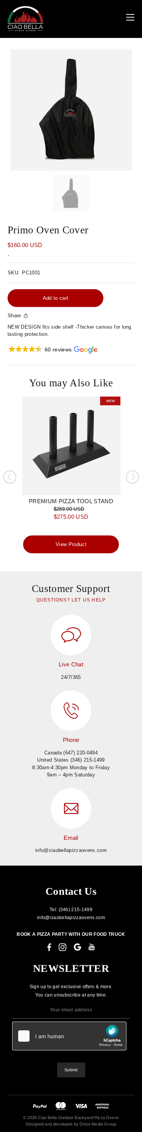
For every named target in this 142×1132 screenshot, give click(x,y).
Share (14, 315)
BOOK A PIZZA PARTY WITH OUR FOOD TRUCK (71, 934)
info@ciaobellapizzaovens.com (71, 850)
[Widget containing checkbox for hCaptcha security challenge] (69, 1036)
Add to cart (56, 298)
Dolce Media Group (98, 1124)
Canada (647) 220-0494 (71, 753)
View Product (71, 544)
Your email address (71, 1009)
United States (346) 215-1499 (71, 760)
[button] (52, 350)
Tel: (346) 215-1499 (71, 909)
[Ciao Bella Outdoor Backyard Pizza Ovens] (25, 18)
